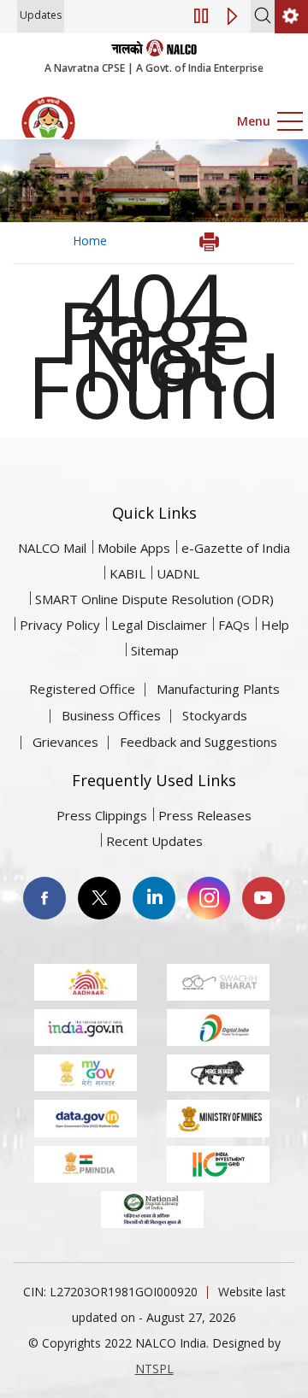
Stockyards (214, 715)
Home (90, 240)
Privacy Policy (60, 624)
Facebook (44, 898)
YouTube (263, 898)
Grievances (65, 741)
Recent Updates (154, 840)
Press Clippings (101, 815)
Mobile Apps (134, 547)
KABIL (127, 573)
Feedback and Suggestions (198, 741)
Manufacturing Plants (218, 688)
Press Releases (205, 815)
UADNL (178, 573)
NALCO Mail (52, 547)
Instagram (208, 898)
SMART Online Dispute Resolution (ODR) (154, 599)
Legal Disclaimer (159, 624)
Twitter (99, 898)
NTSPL (154, 1368)
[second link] (291, 16)
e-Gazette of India (235, 547)
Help (275, 624)
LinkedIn (154, 898)
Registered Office (82, 688)
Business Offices (111, 715)
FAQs (234, 624)
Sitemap (155, 650)
